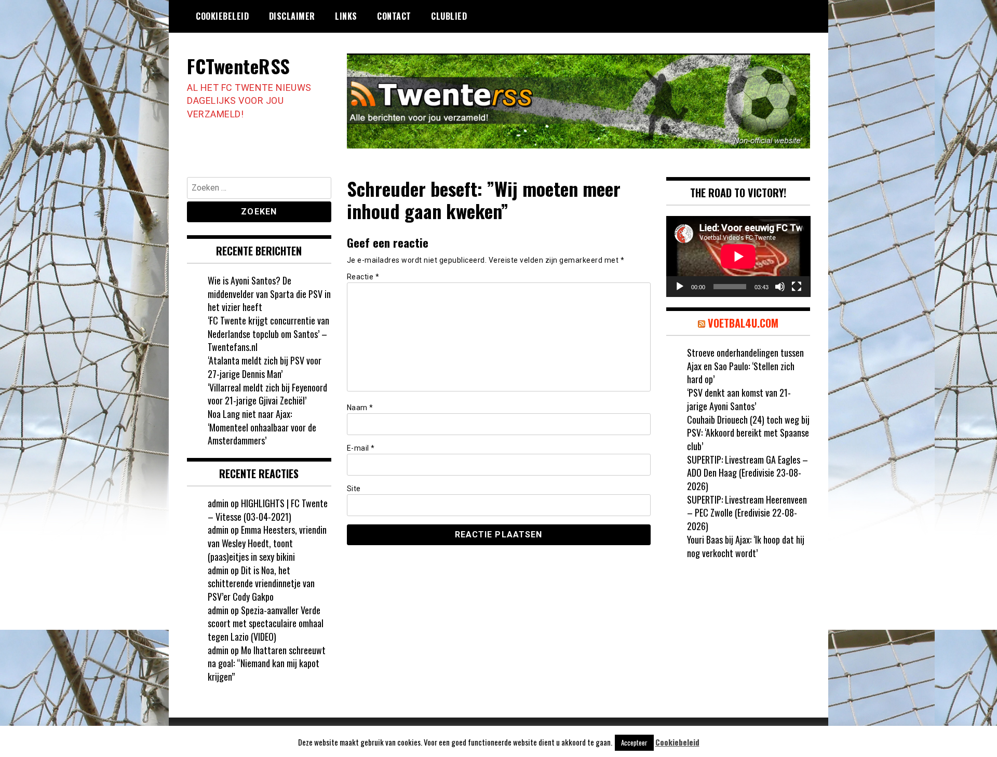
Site (354, 488)
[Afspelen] (680, 286)
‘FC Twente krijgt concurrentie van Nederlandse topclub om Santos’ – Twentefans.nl (268, 334)
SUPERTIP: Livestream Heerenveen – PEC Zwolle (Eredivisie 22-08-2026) (747, 513)
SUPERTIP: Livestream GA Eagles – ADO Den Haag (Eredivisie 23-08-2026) (747, 473)
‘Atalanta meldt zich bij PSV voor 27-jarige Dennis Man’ (264, 367)
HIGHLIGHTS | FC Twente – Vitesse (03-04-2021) (268, 509)
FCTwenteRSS (238, 65)
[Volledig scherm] (796, 286)
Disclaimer (292, 16)
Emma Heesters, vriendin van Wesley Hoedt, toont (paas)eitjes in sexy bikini (267, 543)
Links (346, 16)
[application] (738, 256)
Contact (394, 16)
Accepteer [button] (634, 742)
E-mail (361, 448)
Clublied (449, 16)
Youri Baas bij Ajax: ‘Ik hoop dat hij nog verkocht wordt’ (745, 546)
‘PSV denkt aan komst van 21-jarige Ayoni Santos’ (739, 399)
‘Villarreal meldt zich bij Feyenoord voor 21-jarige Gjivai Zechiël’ (267, 394)
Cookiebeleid (222, 16)
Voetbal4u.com (743, 323)
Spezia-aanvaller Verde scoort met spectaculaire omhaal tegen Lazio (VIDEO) (266, 623)
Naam (360, 407)
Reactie (363, 277)
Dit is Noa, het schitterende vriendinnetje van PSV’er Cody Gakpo (261, 583)
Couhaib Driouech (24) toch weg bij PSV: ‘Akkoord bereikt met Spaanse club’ (748, 433)
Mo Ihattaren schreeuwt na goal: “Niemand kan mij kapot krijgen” (267, 663)
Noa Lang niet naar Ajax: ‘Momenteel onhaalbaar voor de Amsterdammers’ (262, 427)
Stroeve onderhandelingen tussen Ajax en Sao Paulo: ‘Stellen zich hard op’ (745, 366)
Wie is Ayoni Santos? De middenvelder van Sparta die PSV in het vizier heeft (269, 294)
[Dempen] (780, 286)
